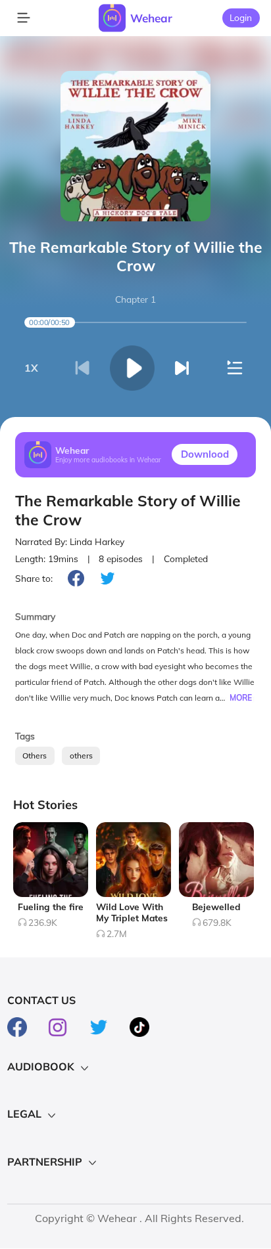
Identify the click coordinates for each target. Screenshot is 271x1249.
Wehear (151, 18)
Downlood (205, 454)
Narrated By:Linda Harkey (69, 541)
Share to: (34, 578)
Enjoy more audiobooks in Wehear (108, 460)
